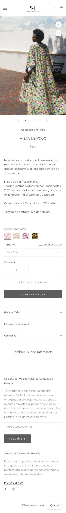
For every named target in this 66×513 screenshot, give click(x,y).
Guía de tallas (53, 244)
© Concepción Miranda (33, 505)
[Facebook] (5, 489)
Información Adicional (16, 324)
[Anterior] (19, 120)
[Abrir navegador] (5, 8)
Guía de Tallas (12, 312)
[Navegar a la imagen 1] (25, 120)
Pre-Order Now (13, 482)
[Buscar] (55, 8)
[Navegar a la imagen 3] (33, 120)
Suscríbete (17, 438)
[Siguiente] (47, 120)
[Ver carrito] (61, 8)
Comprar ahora (33, 294)
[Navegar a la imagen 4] (36, 120)
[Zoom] (58, 25)
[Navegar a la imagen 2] (29, 120)
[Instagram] (13, 489)
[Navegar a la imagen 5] (40, 120)
